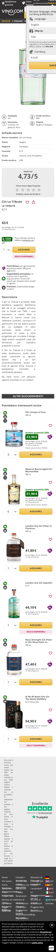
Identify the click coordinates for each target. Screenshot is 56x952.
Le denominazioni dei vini (37, 895)
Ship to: (38, 30)
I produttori (36, 888)
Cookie (19, 910)
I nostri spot (8, 896)
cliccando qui (46, 932)
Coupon (34, 884)
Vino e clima (36, 910)
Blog (32, 914)
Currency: (40, 51)
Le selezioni (36, 903)
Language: (40, 18)
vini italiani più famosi (8, 862)
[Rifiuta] (51, 925)
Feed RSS (6, 910)
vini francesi (8, 854)
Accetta (51, 948)
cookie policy (37, 942)
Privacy (19, 892)
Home (5, 877)
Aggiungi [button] (24, 249)
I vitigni (34, 896)
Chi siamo (7, 881)
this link (49, 46)
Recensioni (21, 896)
